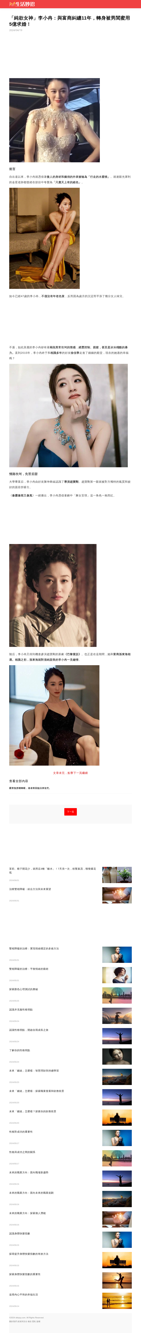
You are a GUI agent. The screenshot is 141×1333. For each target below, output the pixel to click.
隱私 (34, 1321)
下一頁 (70, 812)
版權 (38, 1321)
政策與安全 (22, 1321)
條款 (30, 1321)
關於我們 (13, 1321)
